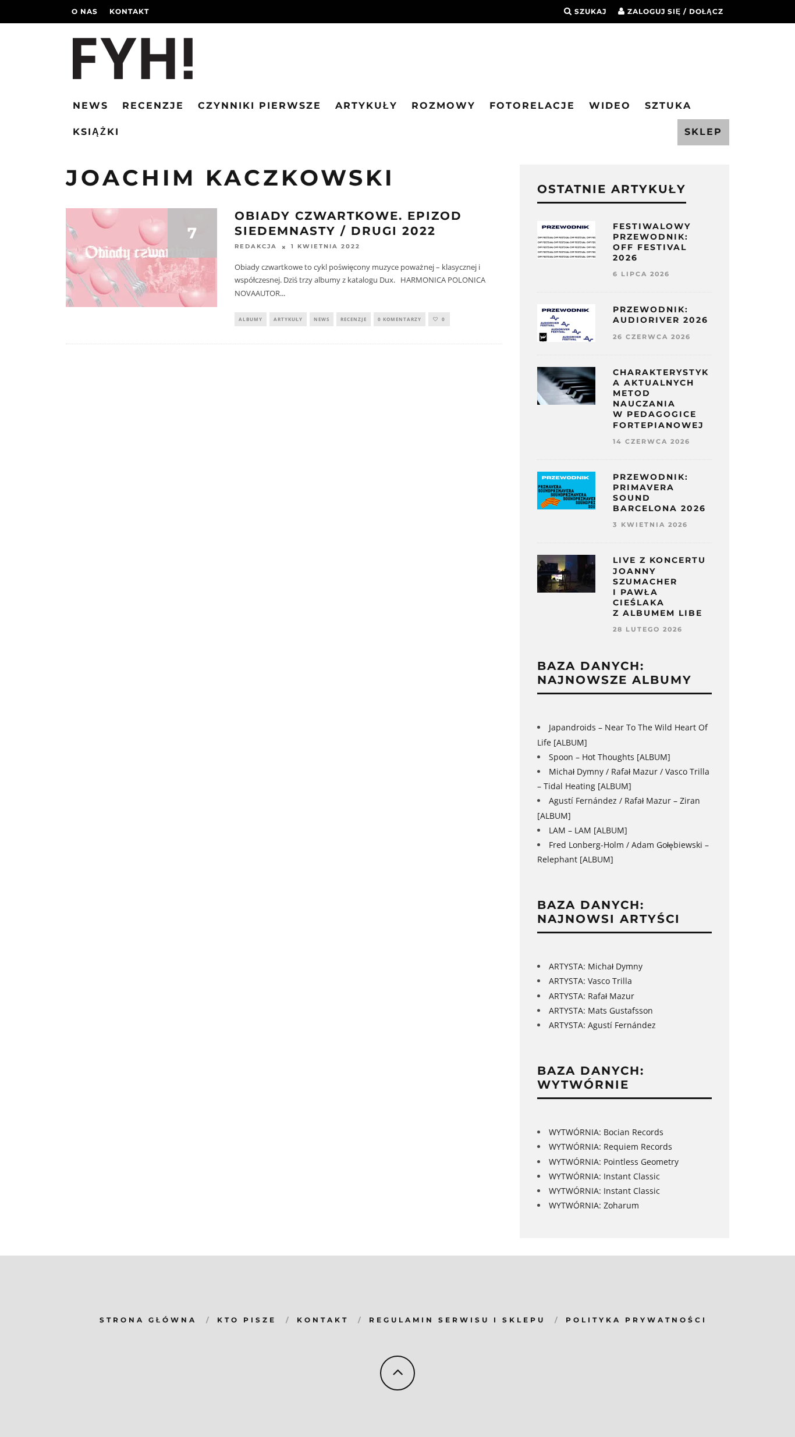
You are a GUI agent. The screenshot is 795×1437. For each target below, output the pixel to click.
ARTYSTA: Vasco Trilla (590, 980)
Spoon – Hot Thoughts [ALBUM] (609, 756)
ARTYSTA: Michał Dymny (596, 966)
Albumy (250, 319)
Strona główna (148, 1319)
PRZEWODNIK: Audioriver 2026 (660, 314)
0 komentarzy (399, 319)
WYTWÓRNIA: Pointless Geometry (614, 1161)
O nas (85, 11)
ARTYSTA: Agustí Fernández (602, 1024)
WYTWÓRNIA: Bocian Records (606, 1132)
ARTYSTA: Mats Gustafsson (601, 1010)
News (90, 105)
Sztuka (668, 105)
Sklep (703, 131)
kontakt (129, 11)
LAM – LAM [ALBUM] (588, 830)
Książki (96, 131)
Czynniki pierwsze (259, 105)
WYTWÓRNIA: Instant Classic (604, 1176)
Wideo (610, 105)
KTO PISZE (246, 1319)
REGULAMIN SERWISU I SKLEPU (457, 1319)
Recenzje (153, 105)
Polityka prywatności (636, 1319)
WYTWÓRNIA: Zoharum (594, 1205)
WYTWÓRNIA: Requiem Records (610, 1146)
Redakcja (256, 247)
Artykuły (366, 105)
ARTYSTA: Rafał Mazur (591, 995)
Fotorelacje (532, 105)
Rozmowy (443, 105)
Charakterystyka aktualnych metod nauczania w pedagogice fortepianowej (661, 398)
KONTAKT (323, 1319)
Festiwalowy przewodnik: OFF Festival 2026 (652, 242)
